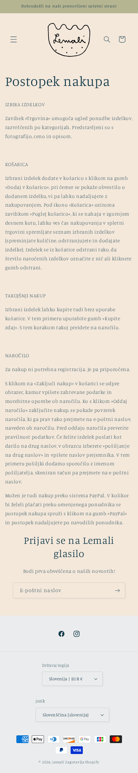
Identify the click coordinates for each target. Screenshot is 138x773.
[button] (13, 39)
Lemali (58, 762)
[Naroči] (117, 590)
